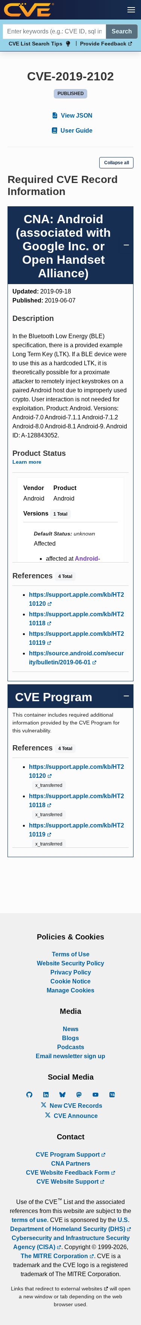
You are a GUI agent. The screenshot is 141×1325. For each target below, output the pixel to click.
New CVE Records (75, 1106)
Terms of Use (70, 954)
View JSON (75, 115)
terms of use (29, 1220)
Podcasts (70, 1047)
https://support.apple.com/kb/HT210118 (76, 618)
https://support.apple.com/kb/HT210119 (76, 638)
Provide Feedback (104, 44)
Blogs (70, 1038)
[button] (131, 9)
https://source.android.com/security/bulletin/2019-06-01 (76, 658)
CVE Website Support (68, 1181)
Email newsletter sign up (70, 1056)
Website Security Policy (70, 963)
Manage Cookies (70, 990)
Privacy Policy (70, 972)
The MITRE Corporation (55, 1256)
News (71, 1029)
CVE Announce (75, 1116)
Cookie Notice (70, 981)
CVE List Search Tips (35, 44)
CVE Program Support (68, 1154)
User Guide (75, 130)
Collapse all (116, 162)
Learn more (26, 462)
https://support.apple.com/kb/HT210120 (76, 599)
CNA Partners (70, 1163)
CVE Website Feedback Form (68, 1172)
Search (122, 31)
